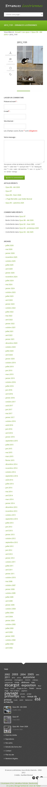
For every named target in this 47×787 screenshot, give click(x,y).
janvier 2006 (9, 589)
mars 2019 (9, 374)
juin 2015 (8, 448)
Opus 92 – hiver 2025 (27, 224)
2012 (13, 678)
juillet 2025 (9, 265)
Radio (23, 697)
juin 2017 (8, 409)
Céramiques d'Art (7, 783)
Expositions (9, 739)
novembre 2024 (11, 277)
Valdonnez (29, 700)
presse (29, 694)
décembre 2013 (11, 507)
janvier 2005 (9, 605)
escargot (12, 684)
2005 (31, 674)
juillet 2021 (9, 331)
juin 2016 (8, 429)
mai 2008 (8, 581)
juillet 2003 (9, 628)
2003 (15, 674)
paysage (11, 693)
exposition (29, 685)
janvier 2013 (9, 534)
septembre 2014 (11, 476)
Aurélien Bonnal (10, 55)
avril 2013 (9, 531)
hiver (31, 688)
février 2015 (9, 460)
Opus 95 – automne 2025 (14, 203)
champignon (18, 680)
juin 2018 (8, 390)
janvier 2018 (9, 398)
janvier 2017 (9, 417)
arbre (19, 678)
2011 (7, 677)
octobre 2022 (10, 308)
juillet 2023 (9, 296)
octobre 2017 (10, 402)
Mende (38, 688)
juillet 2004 (9, 613)
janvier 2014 (9, 503)
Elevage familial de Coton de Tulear (27, 786)
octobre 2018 (10, 382)
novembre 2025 (11, 257)
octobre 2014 (10, 472)
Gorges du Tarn (22, 688)
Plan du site (9, 755)
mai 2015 (8, 452)
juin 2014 (8, 488)
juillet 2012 (9, 546)
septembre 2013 (11, 519)
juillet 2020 (9, 351)
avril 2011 (9, 570)
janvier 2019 (9, 378)
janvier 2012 (9, 558)
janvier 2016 (9, 437)
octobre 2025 (10, 261)
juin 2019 (8, 370)
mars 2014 (9, 499)
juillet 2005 (9, 597)
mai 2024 (8, 284)
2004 (22, 674)
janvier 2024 (9, 288)
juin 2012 (8, 550)
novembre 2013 (11, 511)
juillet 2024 (9, 280)
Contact (8, 751)
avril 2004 (9, 616)
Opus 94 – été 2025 (26, 232)
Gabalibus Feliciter (21, 783)
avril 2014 (9, 495)
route (15, 700)
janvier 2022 (9, 323)
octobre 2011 (10, 562)
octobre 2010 (10, 577)
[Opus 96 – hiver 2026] (7, 729)
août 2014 (9, 480)
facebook (37, 777)
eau (33, 682)
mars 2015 (9, 456)
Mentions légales (11, 758)
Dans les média (11, 735)
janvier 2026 (9, 253)
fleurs (6, 688)
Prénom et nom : (10, 101)
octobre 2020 (10, 347)
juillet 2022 (9, 312)
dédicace (25, 682)
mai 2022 (8, 316)
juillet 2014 (9, 484)
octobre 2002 (10, 640)
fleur (39, 686)
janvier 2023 (9, 304)
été (37, 699)
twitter (33, 777)
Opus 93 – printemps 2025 (29, 228)
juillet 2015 (9, 445)
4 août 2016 (10, 70)
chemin (27, 680)
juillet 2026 (9, 245)
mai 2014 (8, 491)
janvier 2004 (9, 620)
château (35, 680)
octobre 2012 (10, 538)
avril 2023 (9, 300)
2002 (7, 674)
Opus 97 (8, 191)
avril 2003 (9, 632)
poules (22, 694)
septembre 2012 (11, 542)
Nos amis (8, 743)
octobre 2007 (10, 585)
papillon (24, 691)
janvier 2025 (9, 273)
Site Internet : (9, 121)
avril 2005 (9, 601)
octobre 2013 (10, 515)
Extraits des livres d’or (13, 747)
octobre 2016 (10, 421)
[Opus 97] (7, 719)
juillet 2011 (9, 566)
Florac (12, 688)
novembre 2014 (11, 468)
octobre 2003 (10, 624)
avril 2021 (9, 335)
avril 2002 (9, 648)
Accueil (17, 32)
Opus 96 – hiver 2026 (13, 195)
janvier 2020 (9, 359)
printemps (12, 696)
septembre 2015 (11, 441)
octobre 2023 (10, 292)
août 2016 (9, 425)
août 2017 (9, 406)
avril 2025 (9, 269)
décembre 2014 (11, 464)
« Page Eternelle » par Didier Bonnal (18, 199)
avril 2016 (9, 433)
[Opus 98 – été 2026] (7, 709)
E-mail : (7, 111)
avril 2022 (9, 320)
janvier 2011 (9, 574)
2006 (37, 675)
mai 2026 (8, 249)
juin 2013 (8, 527)
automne (29, 677)
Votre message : (10, 137)
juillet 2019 (9, 366)
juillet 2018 (9, 386)
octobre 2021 (10, 327)
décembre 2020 (11, 343)
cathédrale (8, 680)
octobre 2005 (10, 593)
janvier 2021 (9, 339)
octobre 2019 (10, 363)
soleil (21, 700)
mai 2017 (8, 413)
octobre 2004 (10, 609)
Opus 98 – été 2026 (12, 187)
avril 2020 (9, 355)
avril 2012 (9, 554)
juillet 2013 (9, 523)
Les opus (26, 32)
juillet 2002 (9, 644)
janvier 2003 (9, 636)
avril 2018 (9, 394)
